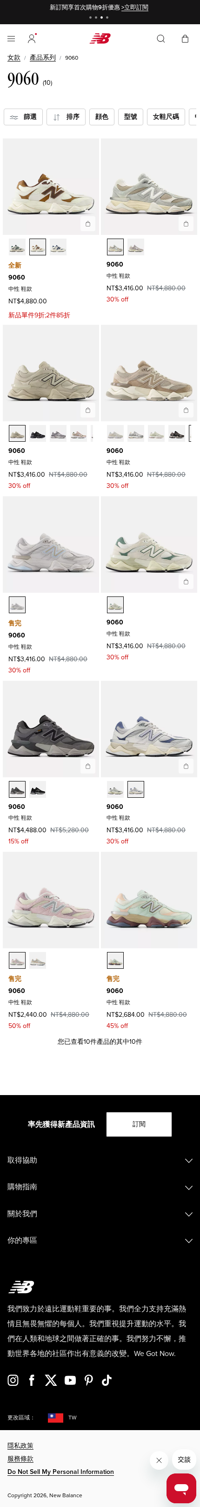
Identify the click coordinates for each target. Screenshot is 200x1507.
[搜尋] (160, 38)
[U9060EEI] (115, 605)
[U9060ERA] (177, 433)
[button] (31, 38)
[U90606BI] (78, 433)
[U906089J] (58, 247)
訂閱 (139, 1124)
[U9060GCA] (115, 960)
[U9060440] (115, 247)
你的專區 (22, 1240)
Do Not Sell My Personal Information (60, 1472)
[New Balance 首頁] (100, 38)
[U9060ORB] (17, 789)
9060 (16, 277)
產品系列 (43, 58)
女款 (13, 58)
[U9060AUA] (115, 433)
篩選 (27, 117)
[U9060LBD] (37, 960)
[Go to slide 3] (103, 18)
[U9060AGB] (136, 789)
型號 (130, 117)
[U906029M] (136, 247)
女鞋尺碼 (166, 117)
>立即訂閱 (134, 7)
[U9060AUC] (156, 433)
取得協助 (22, 1160)
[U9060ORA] (37, 789)
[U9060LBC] (17, 960)
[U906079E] (37, 433)
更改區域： (21, 1417)
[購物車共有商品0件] (185, 38)
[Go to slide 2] (97, 18)
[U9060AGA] (115, 789)
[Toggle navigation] (11, 38)
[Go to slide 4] (108, 18)
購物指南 (22, 1187)
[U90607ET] (17, 247)
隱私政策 (20, 1446)
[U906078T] (17, 433)
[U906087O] (58, 433)
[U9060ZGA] (17, 605)
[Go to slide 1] (91, 18)
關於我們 (22, 1214)
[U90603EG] (37, 247)
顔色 (101, 117)
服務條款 (20, 1459)
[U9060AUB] (136, 433)
